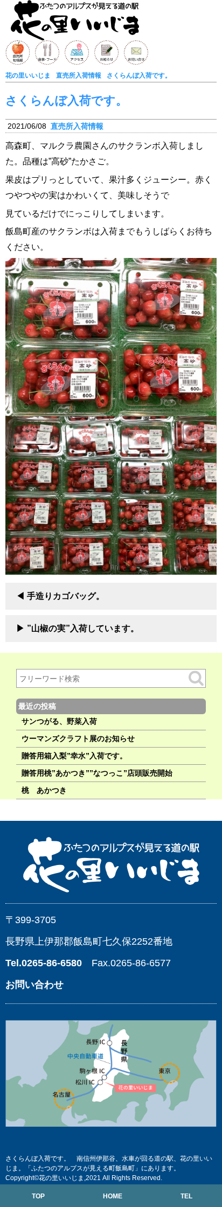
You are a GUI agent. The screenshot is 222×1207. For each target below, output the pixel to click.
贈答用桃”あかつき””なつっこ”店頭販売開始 (97, 773)
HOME (112, 1196)
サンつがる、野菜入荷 (59, 721)
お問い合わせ (34, 984)
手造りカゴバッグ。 (66, 596)
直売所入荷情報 (77, 126)
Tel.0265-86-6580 (43, 963)
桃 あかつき (44, 790)
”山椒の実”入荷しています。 (83, 628)
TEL (186, 1196)
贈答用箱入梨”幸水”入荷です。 (74, 755)
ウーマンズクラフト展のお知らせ (78, 738)
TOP (38, 1196)
